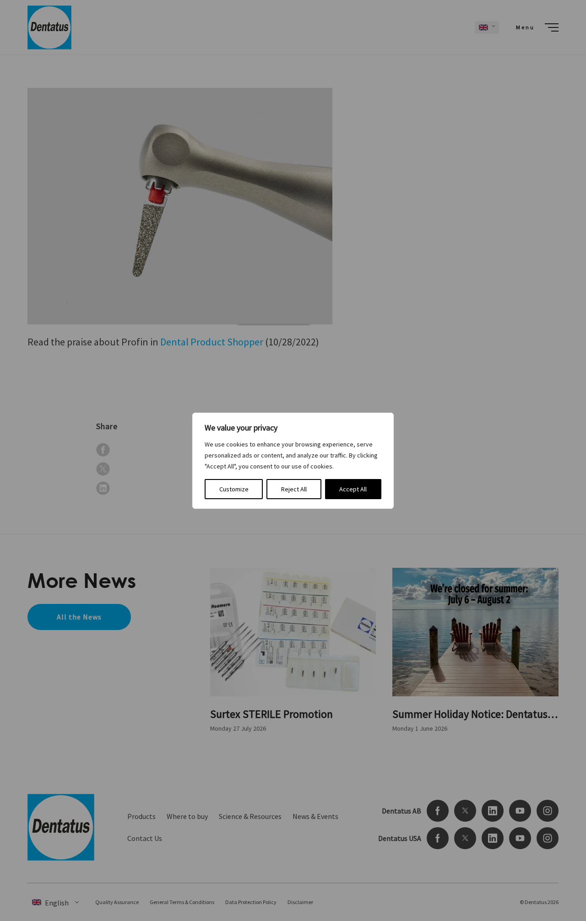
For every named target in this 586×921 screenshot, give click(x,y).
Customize (234, 489)
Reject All (294, 489)
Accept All (353, 489)
